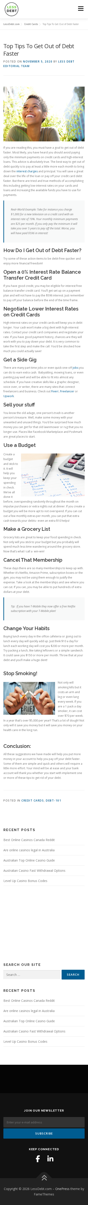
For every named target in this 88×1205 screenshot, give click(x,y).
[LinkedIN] (50, 1158)
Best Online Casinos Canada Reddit (29, 840)
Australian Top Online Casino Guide (29, 860)
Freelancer (67, 391)
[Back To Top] (44, 1178)
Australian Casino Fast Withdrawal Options (34, 870)
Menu (80, 8)
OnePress (62, 1189)
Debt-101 (53, 800)
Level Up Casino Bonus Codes (25, 881)
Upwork (8, 396)
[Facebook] (37, 1158)
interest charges (27, 171)
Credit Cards (32, 800)
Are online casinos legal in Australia (29, 850)
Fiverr (55, 391)
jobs (75, 368)
